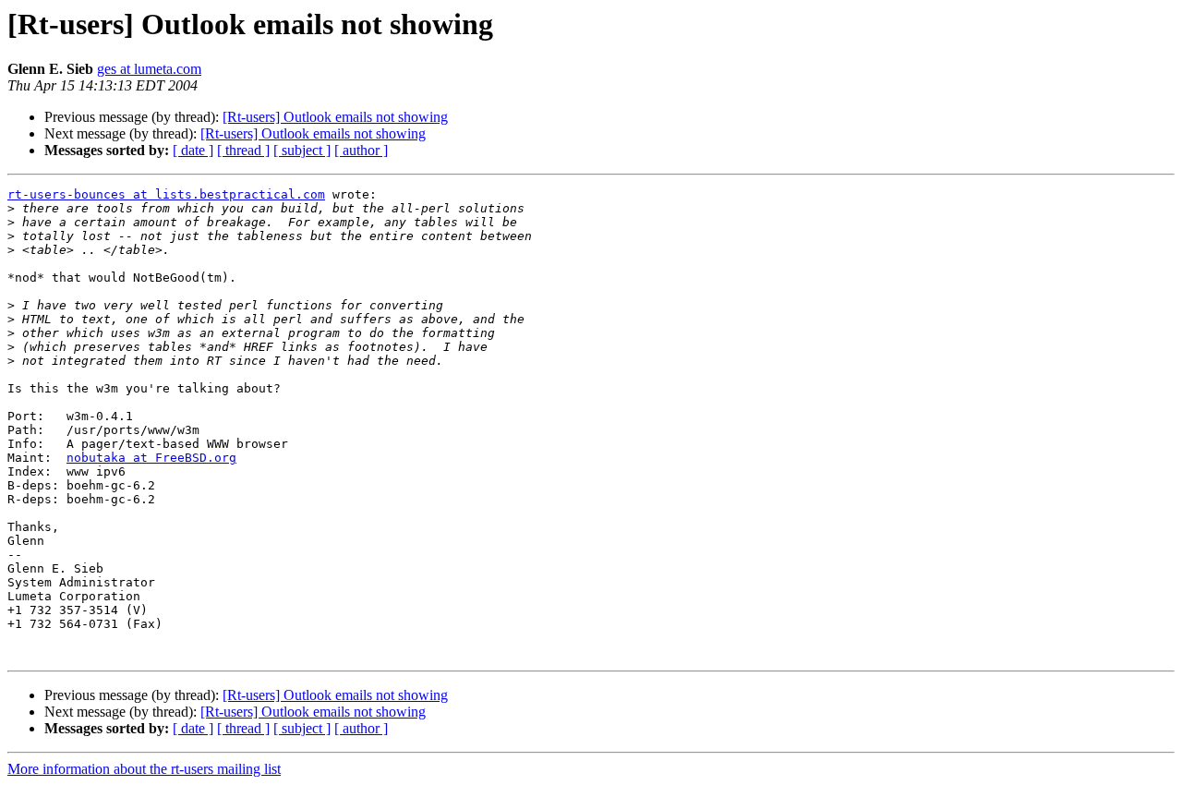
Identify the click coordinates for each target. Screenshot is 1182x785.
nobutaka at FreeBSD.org (151, 458)
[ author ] (361, 150)
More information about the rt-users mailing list (144, 769)
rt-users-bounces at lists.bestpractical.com (166, 194)
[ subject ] (302, 150)
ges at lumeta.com (149, 69)
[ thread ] (243, 150)
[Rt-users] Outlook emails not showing (335, 117)
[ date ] (193, 150)
